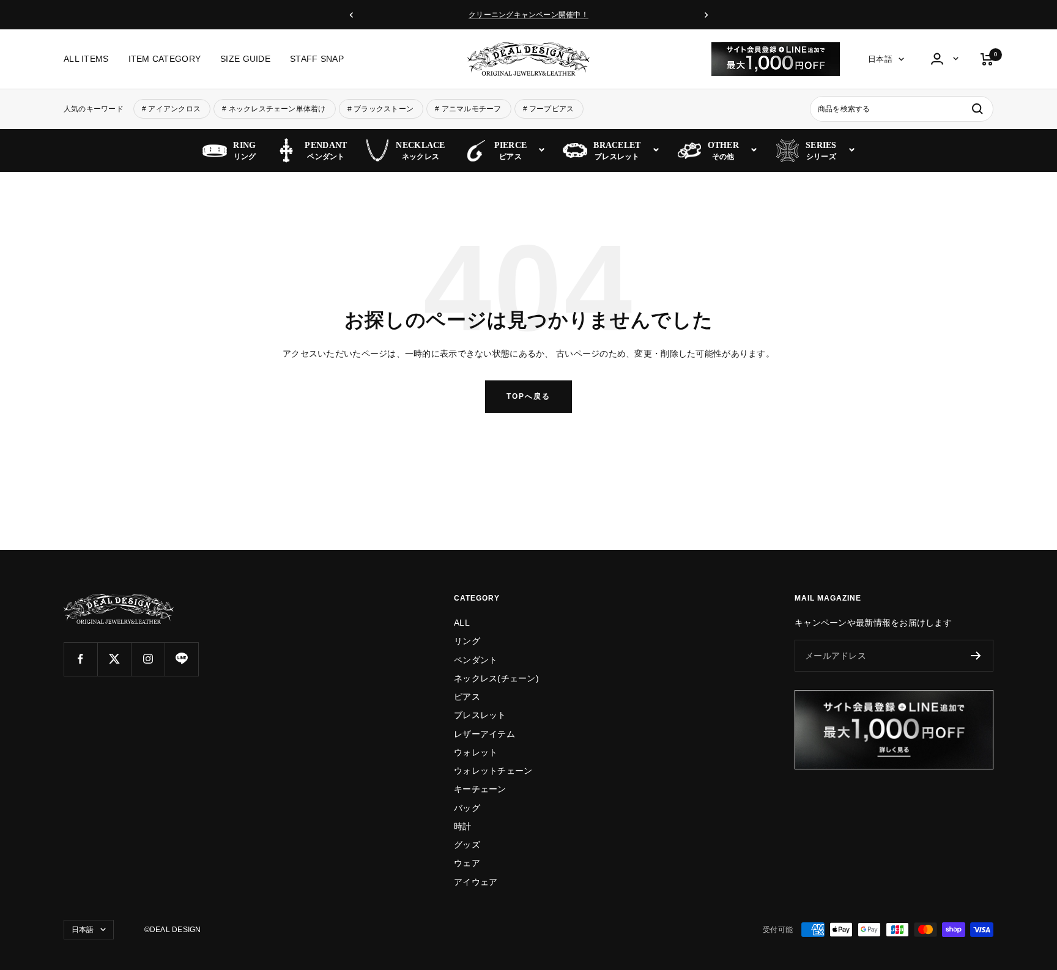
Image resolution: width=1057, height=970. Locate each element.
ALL (462, 623)
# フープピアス (548, 109)
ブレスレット (480, 715)
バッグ (467, 808)
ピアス (467, 697)
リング (467, 641)
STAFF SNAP (317, 59)
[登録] (976, 655)
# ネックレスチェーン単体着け (274, 109)
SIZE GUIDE (245, 59)
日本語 (880, 59)
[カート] (987, 59)
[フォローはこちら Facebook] (80, 659)
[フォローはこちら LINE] (181, 659)
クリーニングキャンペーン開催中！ (528, 14)
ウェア (467, 863)
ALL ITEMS (86, 59)
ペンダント (475, 660)
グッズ (467, 845)
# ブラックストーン (380, 109)
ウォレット (475, 752)
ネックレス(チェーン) (496, 678)
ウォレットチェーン (493, 771)
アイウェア (475, 882)
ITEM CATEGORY (164, 59)
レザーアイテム (484, 734)
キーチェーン (480, 789)
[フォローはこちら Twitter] (114, 659)
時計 (463, 826)
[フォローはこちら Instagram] (148, 659)
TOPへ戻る (528, 396)
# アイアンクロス (171, 109)
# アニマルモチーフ (468, 109)
